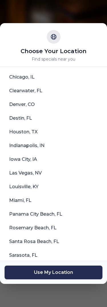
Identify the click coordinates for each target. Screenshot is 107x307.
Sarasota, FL (23, 255)
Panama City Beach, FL (35, 214)
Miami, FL (20, 200)
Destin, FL (20, 118)
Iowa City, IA (23, 159)
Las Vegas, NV (25, 173)
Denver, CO (22, 104)
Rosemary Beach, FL (32, 227)
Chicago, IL (22, 77)
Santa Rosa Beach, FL (34, 241)
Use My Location (53, 272)
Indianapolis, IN (27, 145)
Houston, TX (23, 132)
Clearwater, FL (25, 90)
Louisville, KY (24, 186)
